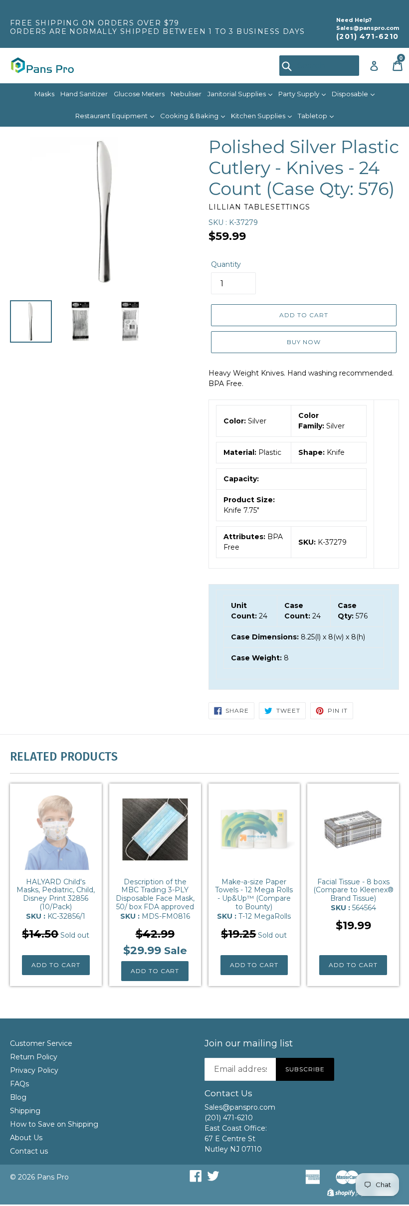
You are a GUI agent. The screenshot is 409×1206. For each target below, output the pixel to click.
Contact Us (228, 1093)
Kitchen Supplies (259, 116)
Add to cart (55, 965)
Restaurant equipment (112, 116)
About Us (26, 1137)
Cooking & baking (190, 116)
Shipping (25, 1110)
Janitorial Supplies (237, 94)
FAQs (19, 1083)
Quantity (226, 264)
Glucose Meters (139, 94)
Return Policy (33, 1056)
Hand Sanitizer (84, 94)
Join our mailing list (248, 1043)
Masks (44, 94)
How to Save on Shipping (54, 1124)
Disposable (351, 94)
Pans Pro (53, 1177)
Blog (18, 1097)
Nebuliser (186, 94)
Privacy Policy (34, 1070)
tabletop (313, 116)
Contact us (29, 1151)
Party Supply (299, 94)
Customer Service (41, 1043)
